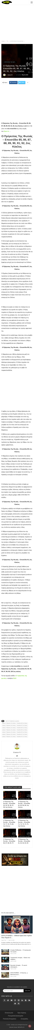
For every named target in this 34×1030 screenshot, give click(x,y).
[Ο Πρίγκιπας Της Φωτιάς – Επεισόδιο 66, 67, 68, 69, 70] (9, 833)
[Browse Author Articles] (17, 746)
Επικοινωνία (9, 1013)
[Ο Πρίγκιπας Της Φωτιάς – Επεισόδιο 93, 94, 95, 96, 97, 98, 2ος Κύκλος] (9, 795)
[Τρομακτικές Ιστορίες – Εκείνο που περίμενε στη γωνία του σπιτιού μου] (5, 959)
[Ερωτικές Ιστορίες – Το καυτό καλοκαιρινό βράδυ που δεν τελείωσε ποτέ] (5, 967)
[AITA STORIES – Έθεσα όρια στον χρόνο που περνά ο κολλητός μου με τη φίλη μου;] (17, 924)
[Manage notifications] (29, 1026)
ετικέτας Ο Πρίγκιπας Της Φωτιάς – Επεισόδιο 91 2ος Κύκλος (14, 734)
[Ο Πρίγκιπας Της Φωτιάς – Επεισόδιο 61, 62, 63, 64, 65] (24, 833)
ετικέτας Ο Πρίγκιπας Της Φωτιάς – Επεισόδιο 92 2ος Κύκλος (14, 736)
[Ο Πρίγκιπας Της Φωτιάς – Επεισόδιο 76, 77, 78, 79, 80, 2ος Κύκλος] (9, 814)
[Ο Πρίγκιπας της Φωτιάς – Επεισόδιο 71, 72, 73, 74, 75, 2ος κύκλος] (24, 814)
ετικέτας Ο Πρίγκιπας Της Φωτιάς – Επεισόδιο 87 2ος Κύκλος (14, 725)
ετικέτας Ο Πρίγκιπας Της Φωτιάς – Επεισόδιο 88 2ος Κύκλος (14, 727)
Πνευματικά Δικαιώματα (15, 1016)
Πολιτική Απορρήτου (9, 1019)
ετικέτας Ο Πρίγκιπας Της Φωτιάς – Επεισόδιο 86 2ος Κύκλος (14, 723)
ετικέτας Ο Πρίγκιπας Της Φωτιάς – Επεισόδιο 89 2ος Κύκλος (14, 729)
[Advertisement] (17, 23)
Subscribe (27, 990)
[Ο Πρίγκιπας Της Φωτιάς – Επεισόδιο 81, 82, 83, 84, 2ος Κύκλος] (24, 795)
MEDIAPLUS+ (21, 1027)
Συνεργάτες (24, 1019)
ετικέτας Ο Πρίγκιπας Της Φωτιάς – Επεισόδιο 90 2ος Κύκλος (14, 732)
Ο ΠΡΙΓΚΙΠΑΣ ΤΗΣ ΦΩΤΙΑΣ (10, 62)
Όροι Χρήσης (22, 1013)
